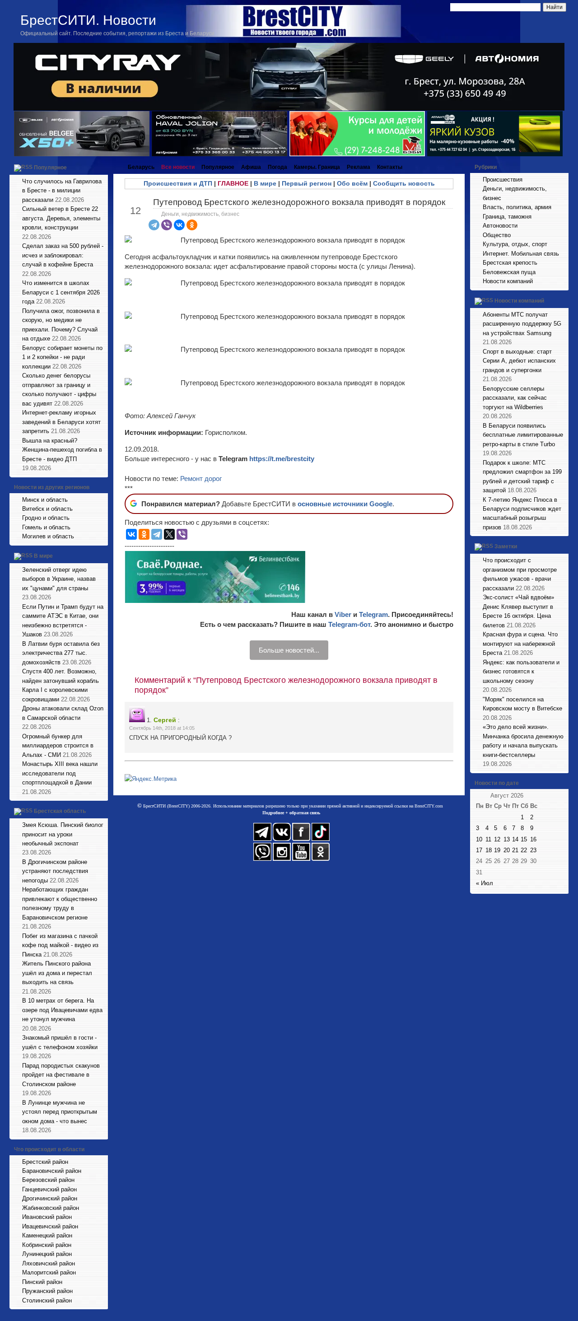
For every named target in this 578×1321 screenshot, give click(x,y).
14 (515, 839)
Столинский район (47, 1300)
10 (479, 839)
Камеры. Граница (317, 167)
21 (515, 850)
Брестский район (45, 1161)
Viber (343, 614)
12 (497, 839)
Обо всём (352, 183)
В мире (43, 556)
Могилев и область (48, 536)
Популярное (50, 167)
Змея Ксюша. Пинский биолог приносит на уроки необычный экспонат (62, 834)
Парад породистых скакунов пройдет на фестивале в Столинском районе (61, 1075)
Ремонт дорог (201, 478)
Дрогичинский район (49, 1198)
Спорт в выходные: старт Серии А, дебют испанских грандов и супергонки (519, 360)
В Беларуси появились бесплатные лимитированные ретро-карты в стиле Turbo (523, 435)
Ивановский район (47, 1217)
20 (506, 850)
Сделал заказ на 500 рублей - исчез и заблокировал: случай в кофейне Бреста (62, 255)
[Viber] (166, 224)
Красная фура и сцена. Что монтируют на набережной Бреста (520, 643)
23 (533, 850)
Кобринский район (46, 1245)
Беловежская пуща (509, 272)
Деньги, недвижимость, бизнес (200, 214)
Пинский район (42, 1282)
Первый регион (306, 183)
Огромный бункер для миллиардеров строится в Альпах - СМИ (57, 745)
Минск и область (45, 499)
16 (533, 839)
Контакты (389, 167)
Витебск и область (47, 508)
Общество (497, 235)
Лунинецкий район (47, 1254)
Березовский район (48, 1179)
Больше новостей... (289, 650)
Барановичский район (51, 1170)
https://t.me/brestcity (281, 458)
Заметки (505, 547)
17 (479, 850)
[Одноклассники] (191, 224)
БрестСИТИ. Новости (88, 20)
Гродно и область (46, 517)
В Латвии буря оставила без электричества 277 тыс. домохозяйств (61, 653)
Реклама (358, 167)
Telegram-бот (349, 624)
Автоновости (500, 225)
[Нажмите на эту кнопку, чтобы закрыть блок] (102, 167)
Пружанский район (47, 1291)
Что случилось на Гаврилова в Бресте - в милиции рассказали (62, 190)
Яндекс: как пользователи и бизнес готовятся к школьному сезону (521, 671)
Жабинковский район (50, 1207)
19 (497, 850)
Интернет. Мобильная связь (521, 253)
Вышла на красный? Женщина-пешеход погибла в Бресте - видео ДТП (62, 449)
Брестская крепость (510, 262)
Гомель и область (46, 527)
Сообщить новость (404, 183)
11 (488, 839)
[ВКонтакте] (179, 224)
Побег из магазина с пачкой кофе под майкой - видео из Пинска (60, 945)
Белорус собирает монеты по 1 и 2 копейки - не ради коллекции (62, 357)
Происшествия (502, 179)
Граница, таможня (507, 216)
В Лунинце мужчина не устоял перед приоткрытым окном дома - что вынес (59, 1112)
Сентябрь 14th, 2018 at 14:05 (162, 728)
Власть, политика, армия (517, 207)
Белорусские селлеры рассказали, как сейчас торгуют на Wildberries (515, 398)
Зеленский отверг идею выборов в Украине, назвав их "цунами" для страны (59, 579)
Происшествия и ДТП (178, 183)
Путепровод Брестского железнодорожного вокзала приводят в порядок (299, 202)
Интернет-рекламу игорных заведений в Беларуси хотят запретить (61, 421)
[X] (169, 534)
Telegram (373, 614)
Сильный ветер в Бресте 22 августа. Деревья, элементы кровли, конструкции (61, 218)
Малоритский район (49, 1272)
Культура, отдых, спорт (515, 244)
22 (524, 850)
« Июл (484, 883)
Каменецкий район (47, 1235)
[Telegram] (154, 224)
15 (524, 839)
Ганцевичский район (49, 1189)
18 (488, 850)
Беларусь (141, 167)
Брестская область (60, 811)
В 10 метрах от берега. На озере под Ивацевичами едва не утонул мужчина (62, 1009)
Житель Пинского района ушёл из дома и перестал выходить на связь (57, 972)
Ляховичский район (48, 1263)
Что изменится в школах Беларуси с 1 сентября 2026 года (61, 292)
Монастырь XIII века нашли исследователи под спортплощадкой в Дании (60, 773)
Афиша (251, 167)
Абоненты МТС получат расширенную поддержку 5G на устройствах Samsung (522, 323)
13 (506, 839)
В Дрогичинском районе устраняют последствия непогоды (55, 871)
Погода (277, 167)
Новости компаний (508, 281)
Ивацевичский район (50, 1226)
